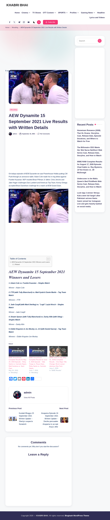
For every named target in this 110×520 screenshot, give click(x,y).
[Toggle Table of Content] (47, 259)
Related (17, 264)
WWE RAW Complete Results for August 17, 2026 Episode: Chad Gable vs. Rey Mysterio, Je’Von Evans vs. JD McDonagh (89, 167)
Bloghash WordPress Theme (77, 516)
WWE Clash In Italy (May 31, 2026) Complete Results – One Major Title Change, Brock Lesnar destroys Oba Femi (58, 362)
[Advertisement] (38, 54)
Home (7, 27)
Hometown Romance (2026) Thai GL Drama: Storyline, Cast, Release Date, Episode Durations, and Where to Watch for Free (89, 135)
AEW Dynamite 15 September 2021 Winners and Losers (30, 262)
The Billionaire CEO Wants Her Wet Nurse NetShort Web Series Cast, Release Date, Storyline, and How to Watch (89, 151)
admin (27, 392)
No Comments (45, 134)
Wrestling (15, 27)
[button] (50, 22)
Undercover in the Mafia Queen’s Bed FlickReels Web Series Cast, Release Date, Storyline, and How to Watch (89, 183)
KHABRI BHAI (17, 5)
